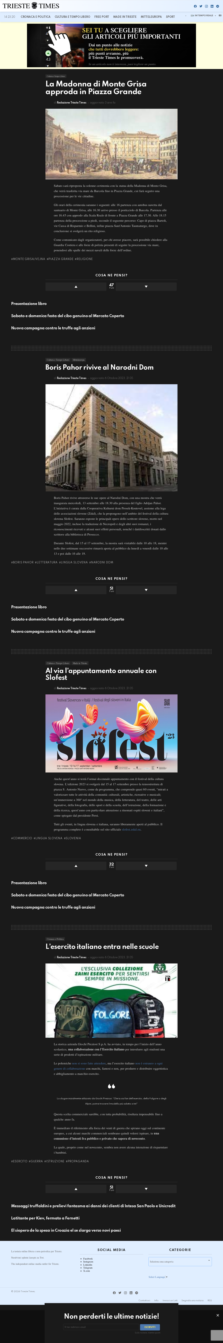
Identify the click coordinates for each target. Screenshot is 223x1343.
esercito (20, 1161)
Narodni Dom (102, 562)
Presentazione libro (29, 304)
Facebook (88, 1258)
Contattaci (144, 1300)
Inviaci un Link (170, 1300)
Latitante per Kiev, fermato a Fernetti (45, 1218)
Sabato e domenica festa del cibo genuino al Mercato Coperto (67, 316)
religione (85, 259)
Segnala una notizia (192, 1300)
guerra (37, 1161)
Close (218, 1315)
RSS (209, 1300)
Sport (170, 17)
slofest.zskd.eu (131, 829)
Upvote (75, 286)
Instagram (88, 1261)
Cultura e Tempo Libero (72, 17)
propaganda (78, 1161)
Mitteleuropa (151, 17)
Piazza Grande (60, 259)
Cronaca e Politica (35, 17)
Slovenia (73, 838)
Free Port (101, 17)
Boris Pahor (23, 562)
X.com (86, 1270)
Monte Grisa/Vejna (29, 259)
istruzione (55, 1161)
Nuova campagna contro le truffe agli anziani (53, 328)
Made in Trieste (125, 17)
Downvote (146, 286)
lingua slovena (74, 562)
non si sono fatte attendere (89, 1063)
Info (156, 1300)
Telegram (88, 1267)
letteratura (47, 562)
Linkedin (87, 1264)
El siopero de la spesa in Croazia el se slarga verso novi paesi (66, 1231)
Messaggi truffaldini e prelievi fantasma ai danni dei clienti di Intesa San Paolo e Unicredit (93, 1206)
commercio (22, 838)
